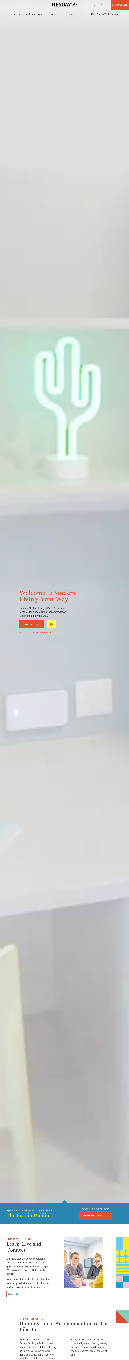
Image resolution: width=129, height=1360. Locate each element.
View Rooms (32, 624)
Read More (14, 1294)
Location (70, 14)
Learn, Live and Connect (23, 1247)
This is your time (18, 1239)
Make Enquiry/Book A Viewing (105, 14)
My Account (119, 4)
